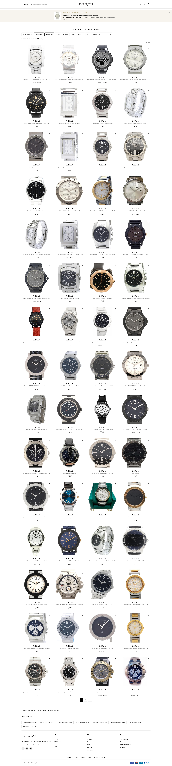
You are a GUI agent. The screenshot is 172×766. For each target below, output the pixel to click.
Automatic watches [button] (35, 38)
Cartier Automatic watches (82, 722)
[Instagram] (26, 748)
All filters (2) (28, 34)
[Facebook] (23, 748)
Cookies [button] (122, 747)
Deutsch (82, 757)
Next (90, 700)
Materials (80, 34)
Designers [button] (90, 750)
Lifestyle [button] (89, 747)
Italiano (89, 757)
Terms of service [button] (124, 739)
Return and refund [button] (125, 742)
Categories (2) (38, 34)
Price (88, 34)
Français (76, 757)
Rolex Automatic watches (46, 722)
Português (95, 757)
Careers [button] (56, 744)
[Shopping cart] (148, 4)
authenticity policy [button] (125, 744)
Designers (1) (49, 34)
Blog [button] (55, 746)
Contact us (57, 741)
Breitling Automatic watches (118, 722)
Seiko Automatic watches (135, 722)
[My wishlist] (141, 4)
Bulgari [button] (24, 38)
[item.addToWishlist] (49, 46)
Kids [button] (88, 744)
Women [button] (89, 739)
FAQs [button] (56, 739)
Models (58, 34)
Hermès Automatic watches (100, 722)
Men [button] (88, 742)
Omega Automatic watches (30, 722)
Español (103, 757)
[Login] (145, 4)
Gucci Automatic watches (29, 726)
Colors (73, 34)
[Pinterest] (30, 748)
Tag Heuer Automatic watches (64, 722)
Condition (65, 34)
